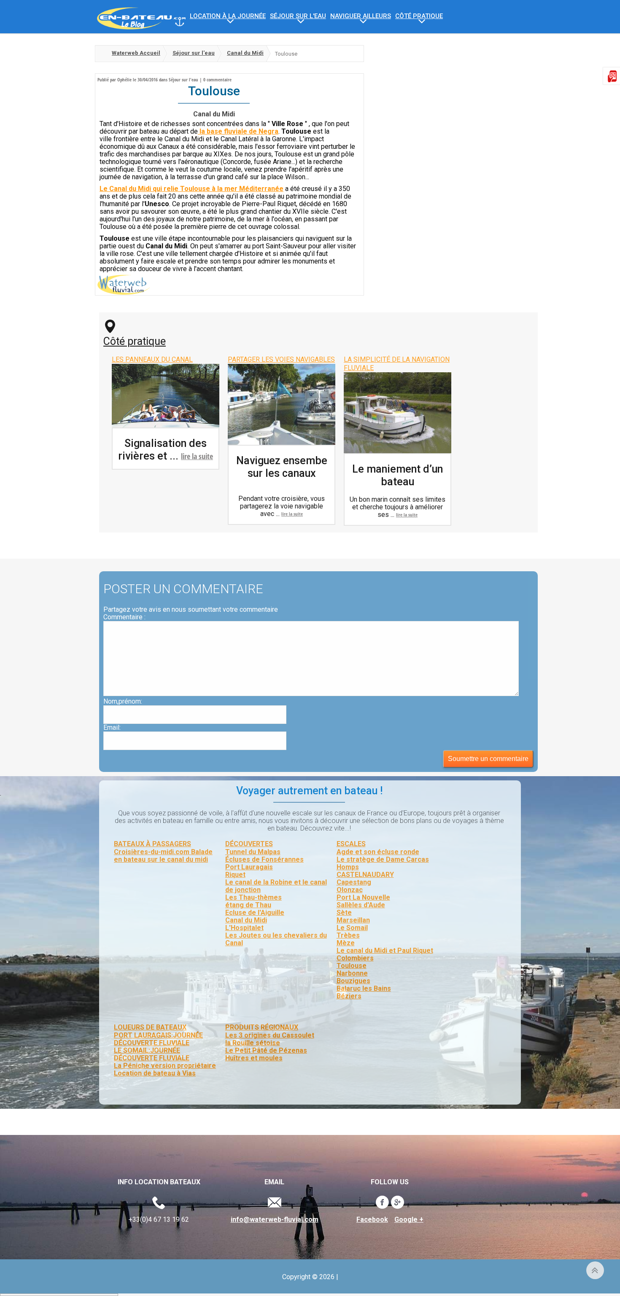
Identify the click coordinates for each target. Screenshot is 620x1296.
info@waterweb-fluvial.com (274, 1219)
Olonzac (350, 890)
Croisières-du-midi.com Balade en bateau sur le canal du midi (163, 855)
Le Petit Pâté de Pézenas (266, 1050)
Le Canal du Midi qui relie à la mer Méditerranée (191, 189)
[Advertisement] (445, 104)
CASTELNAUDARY (365, 875)
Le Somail (352, 928)
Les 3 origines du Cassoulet (269, 1035)
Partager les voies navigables (281, 359)
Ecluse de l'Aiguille (254, 913)
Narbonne (352, 973)
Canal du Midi (245, 53)
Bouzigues (353, 981)
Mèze (346, 943)
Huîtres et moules (254, 1058)
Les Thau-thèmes (253, 897)
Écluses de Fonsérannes (264, 859)
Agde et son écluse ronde (378, 852)
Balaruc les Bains (364, 988)
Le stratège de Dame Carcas (383, 859)
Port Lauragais (249, 867)
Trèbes (348, 935)
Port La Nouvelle (363, 897)
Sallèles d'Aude (361, 905)
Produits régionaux (261, 1027)
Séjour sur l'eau (298, 16)
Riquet (235, 875)
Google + (408, 1219)
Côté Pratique (419, 16)
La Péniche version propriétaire (165, 1066)
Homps (348, 867)
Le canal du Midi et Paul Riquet (385, 950)
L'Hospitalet (244, 928)
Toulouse (352, 966)
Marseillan (353, 920)
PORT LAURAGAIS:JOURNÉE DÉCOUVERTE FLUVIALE (158, 1039)
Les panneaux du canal (152, 359)
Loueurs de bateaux (150, 1027)
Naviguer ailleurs (360, 16)
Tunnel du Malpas (252, 852)
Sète (344, 913)
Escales (351, 844)
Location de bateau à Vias (155, 1073)
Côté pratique (134, 341)
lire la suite (197, 456)
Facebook (372, 1219)
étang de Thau (248, 905)
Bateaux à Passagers (152, 844)
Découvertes (249, 844)
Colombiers (355, 958)
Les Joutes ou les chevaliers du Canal (276, 939)
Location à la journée (228, 16)
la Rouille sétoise (252, 1043)
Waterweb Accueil (136, 53)
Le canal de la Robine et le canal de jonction (276, 886)
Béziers (349, 996)
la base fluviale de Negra (238, 131)
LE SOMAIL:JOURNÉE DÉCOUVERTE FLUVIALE (151, 1054)
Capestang (354, 882)
